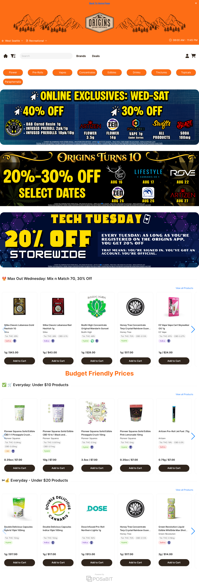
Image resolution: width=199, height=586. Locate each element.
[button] (19, 307)
